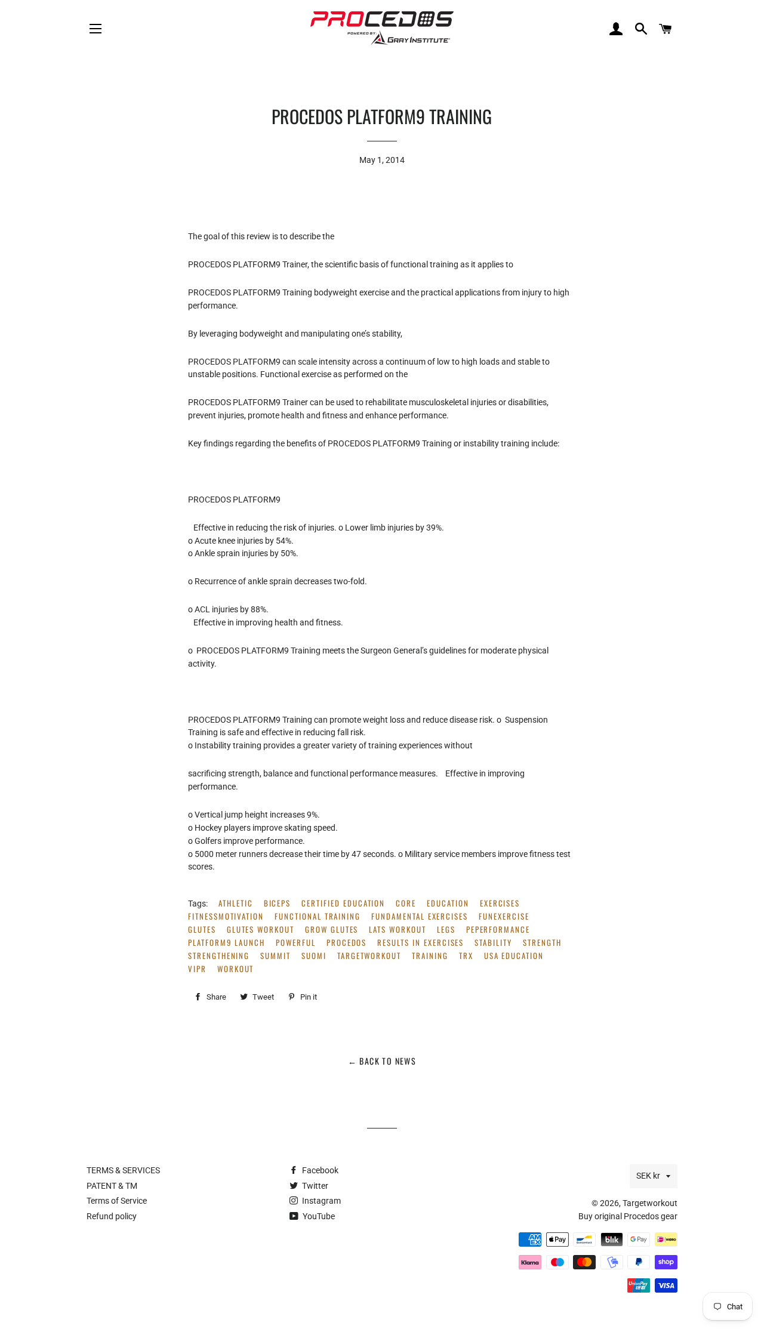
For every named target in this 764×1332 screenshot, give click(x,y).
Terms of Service (117, 1200)
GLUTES (202, 929)
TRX (466, 955)
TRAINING (430, 955)
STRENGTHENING (218, 955)
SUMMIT (275, 955)
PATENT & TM (112, 1186)
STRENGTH (542, 942)
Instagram (320, 1200)
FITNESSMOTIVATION (226, 916)
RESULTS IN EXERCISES (420, 942)
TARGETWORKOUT (369, 955)
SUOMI (313, 955)
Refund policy (112, 1216)
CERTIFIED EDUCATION (343, 903)
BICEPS (277, 903)
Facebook (319, 1170)
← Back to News (382, 1060)
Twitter (314, 1186)
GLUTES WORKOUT (260, 929)
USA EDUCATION (514, 955)
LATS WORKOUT (397, 929)
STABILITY (493, 942)
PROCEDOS (346, 942)
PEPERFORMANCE (498, 929)
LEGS (446, 929)
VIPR (197, 969)
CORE (406, 903)
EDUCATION (448, 903)
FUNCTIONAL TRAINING (318, 916)
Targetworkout (650, 1203)
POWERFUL (296, 942)
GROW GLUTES (331, 929)
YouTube (318, 1216)
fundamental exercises (419, 916)
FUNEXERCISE (504, 916)
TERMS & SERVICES (123, 1170)
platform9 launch (226, 942)
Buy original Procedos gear (627, 1216)
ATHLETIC (235, 903)
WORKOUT (235, 969)
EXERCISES (500, 903)
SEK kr (648, 1175)
